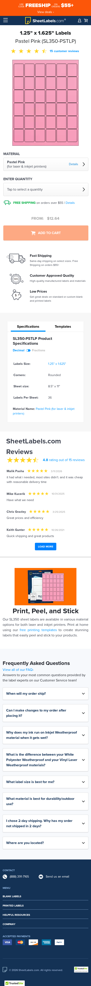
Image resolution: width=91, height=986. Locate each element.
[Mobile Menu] (5, 20)
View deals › (45, 12)
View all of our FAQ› (18, 670)
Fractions (38, 350)
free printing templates (38, 630)
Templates (63, 326)
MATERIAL (11, 154)
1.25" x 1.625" (57, 364)
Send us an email (57, 876)
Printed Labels (13, 905)
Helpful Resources (16, 914)
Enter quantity (17, 179)
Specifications (28, 326)
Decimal (19, 350)
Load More (45, 546)
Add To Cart (48, 233)
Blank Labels (12, 896)
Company (9, 924)
